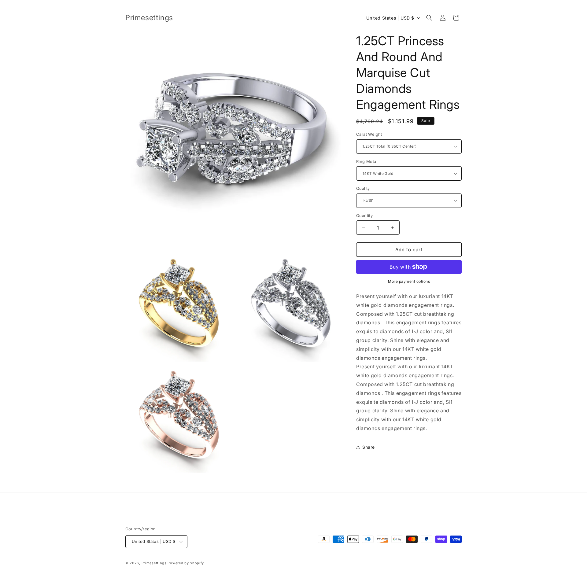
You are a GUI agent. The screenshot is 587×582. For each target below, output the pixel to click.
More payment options (409, 281)
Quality (363, 188)
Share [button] (368, 447)
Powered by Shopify (186, 563)
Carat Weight (369, 134)
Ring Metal (366, 161)
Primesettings (154, 563)
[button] (429, 17)
